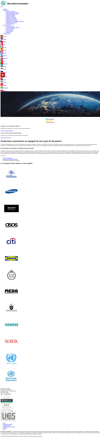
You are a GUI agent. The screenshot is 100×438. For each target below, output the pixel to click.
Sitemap (5, 428)
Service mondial (9, 31)
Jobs (4, 429)
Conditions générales (7, 424)
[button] (50, 120)
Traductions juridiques (11, 11)
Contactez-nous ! (7, 33)
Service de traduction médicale (12, 12)
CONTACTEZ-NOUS (6, 137)
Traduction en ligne (10, 23)
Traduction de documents (11, 18)
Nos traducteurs (9, 30)
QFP (4, 423)
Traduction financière (10, 15)
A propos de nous (7, 25)
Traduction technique (10, 16)
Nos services (6, 10)
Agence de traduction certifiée (12, 27)
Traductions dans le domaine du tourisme (15, 21)
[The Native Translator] (14, 5)
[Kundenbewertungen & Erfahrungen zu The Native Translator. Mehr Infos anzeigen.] (7, 410)
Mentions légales (6, 425)
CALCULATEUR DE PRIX (7, 130)
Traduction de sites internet (11, 20)
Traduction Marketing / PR (11, 14)
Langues (5, 9)
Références (8, 32)
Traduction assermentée (11, 17)
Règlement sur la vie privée (9, 426)
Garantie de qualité (10, 26)
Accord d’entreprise (10, 28)
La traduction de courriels (11, 22)
